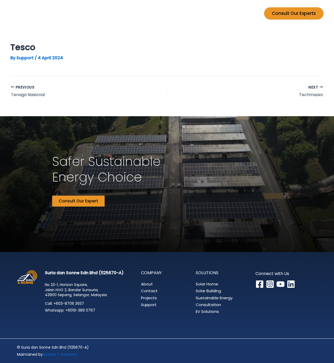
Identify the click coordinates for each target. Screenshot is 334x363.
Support (245, 13)
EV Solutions (207, 311)
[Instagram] (270, 284)
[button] (146, 13)
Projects (167, 13)
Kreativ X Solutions (60, 354)
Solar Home (207, 284)
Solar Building (208, 291)
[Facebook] (259, 284)
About (147, 284)
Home (107, 13)
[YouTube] (280, 284)
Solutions (133, 13)
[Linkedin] (291, 284)
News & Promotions (206, 13)
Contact (149, 291)
